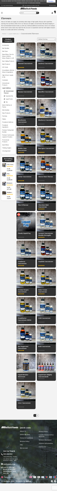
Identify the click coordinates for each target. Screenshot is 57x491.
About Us (23, 431)
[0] (55, 13)
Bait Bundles (5, 48)
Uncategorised (6, 151)
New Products (6, 113)
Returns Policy (24, 441)
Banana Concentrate (25, 92)
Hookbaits (5, 80)
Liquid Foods (9, 99)
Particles (4, 116)
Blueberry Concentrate (46, 120)
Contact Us (42, 447)
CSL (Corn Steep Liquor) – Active (10, 164)
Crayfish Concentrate (45, 261)
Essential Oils (9, 96)
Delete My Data (25, 434)
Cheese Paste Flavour (45, 177)
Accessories (5, 45)
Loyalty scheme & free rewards (46, 435)
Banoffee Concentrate (46, 92)
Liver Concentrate (24, 403)
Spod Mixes (5, 145)
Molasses (9, 183)
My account (24, 448)
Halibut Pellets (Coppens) (10, 192)
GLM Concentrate (44, 318)
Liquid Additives (13, 33)
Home (4, 33)
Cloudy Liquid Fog (24, 233)
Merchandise (5, 110)
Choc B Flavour (23, 205)
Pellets (4, 119)
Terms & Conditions (26, 438)
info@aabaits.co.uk (9, 464)
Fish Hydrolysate (10, 174)
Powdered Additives (7, 122)
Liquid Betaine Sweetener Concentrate (23, 377)
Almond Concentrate (25, 63)
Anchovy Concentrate (45, 63)
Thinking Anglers (6, 148)
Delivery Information (46, 443)
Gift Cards (5, 67)
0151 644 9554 (7, 454)
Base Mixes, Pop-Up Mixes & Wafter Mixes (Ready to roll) (8, 56)
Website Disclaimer (45, 440)
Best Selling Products (8, 61)
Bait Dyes (5, 51)
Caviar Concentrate (24, 177)
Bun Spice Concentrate (46, 148)
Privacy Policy (43, 431)
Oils (7, 102)
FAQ (21, 445)
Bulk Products (6, 64)
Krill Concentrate (44, 346)
